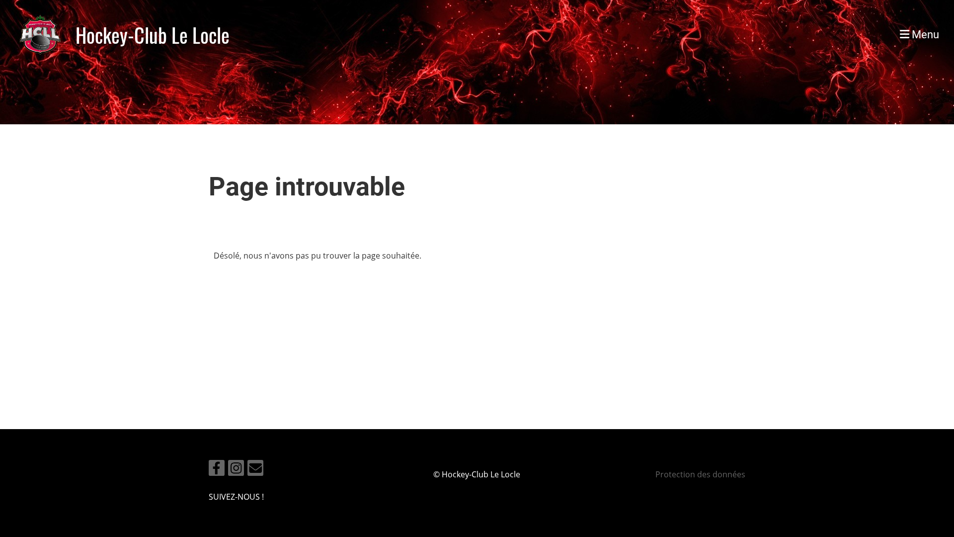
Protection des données (700, 474)
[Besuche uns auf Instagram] (236, 469)
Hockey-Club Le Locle (153, 35)
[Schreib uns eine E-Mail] (255, 469)
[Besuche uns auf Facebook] (217, 469)
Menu (924, 34)
